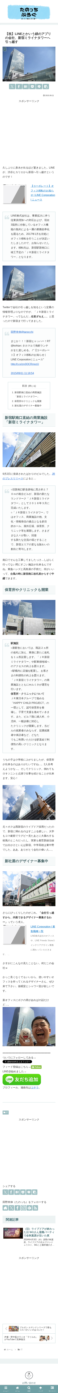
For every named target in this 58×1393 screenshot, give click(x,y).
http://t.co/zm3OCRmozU (25, 364)
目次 (24, 385)
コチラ (35, 1087)
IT (7, 1112)
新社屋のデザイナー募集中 (28, 405)
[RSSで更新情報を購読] (35, 1208)
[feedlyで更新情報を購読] (29, 1208)
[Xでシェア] (12, 86)
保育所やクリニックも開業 (28, 401)
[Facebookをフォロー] (17, 1208)
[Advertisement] (29, 132)
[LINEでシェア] (39, 86)
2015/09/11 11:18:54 (22, 373)
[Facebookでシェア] (19, 86)
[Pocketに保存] (32, 86)
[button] (46, 86)
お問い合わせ (29, 1383)
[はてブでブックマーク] (25, 86)
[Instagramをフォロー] (23, 1208)
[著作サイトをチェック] (5, 1208)
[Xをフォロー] (11, 1208)
